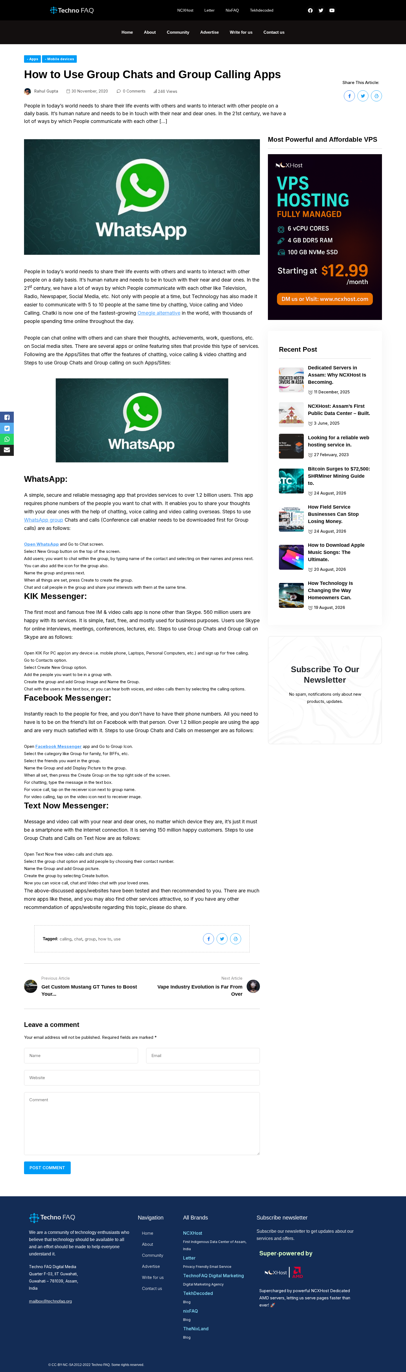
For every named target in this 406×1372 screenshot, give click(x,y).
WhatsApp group (43, 520)
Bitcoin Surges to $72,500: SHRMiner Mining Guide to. (339, 476)
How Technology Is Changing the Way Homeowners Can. (330, 590)
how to (104, 939)
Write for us (241, 32)
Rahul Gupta (46, 91)
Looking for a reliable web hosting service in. (338, 441)
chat (78, 939)
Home (127, 32)
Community (178, 32)
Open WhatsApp (41, 544)
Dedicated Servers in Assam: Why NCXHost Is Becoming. (337, 375)
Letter (209, 10)
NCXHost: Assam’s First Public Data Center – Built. (339, 409)
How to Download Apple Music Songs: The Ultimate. (336, 552)
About (150, 32)
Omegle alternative (159, 313)
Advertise (209, 32)
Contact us (273, 32)
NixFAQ (232, 10)
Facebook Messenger (58, 746)
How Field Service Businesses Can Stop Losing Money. (333, 514)
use (117, 939)
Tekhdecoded (261, 10)
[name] (349, 95)
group (90, 939)
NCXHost (185, 10)
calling (66, 939)
